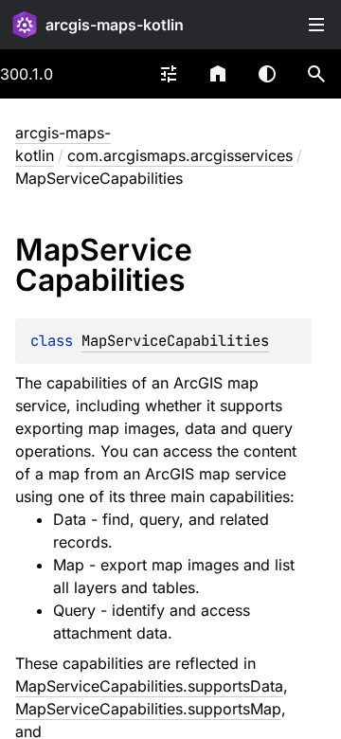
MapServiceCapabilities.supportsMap (148, 708)
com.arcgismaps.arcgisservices (180, 155)
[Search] (316, 74)
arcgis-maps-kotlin (114, 24)
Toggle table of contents (316, 24)
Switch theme (267, 74)
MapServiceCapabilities (175, 341)
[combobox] (168, 74)
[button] (316, 74)
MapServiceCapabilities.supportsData (149, 685)
